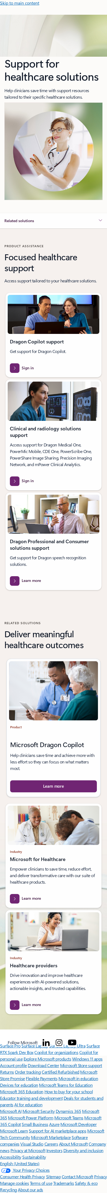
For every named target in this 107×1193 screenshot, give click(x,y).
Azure (54, 1124)
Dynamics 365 (68, 1111)
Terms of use (41, 1183)
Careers (51, 1144)
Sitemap (53, 1176)
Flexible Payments (41, 1078)
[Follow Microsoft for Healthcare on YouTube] (72, 1042)
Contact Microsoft (77, 1176)
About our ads (30, 1189)
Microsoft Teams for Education (65, 1085)
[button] (53, 220)
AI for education (28, 1104)
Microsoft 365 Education (21, 1091)
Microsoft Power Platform (30, 1117)
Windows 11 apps (87, 1059)
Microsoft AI (10, 1111)
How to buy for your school (68, 1091)
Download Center (43, 1065)
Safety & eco (86, 1183)
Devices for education (19, 1085)
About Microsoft (73, 1144)
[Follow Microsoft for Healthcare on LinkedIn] (46, 1042)
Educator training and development (31, 1098)
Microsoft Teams (68, 1117)
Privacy (100, 1176)
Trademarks (63, 1183)
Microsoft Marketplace (51, 1137)
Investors (54, 1150)
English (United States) (20, 1163)
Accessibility (10, 1157)
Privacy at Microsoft (27, 1150)
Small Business (35, 1124)
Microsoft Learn (14, 1131)
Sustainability (34, 1157)
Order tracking (28, 1072)
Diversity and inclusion (83, 1150)
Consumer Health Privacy (22, 1176)
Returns (7, 1072)
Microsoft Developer (78, 1124)
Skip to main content (19, 3)
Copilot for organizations (56, 1052)
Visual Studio (31, 1144)
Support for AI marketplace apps (57, 1131)
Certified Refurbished (60, 1072)
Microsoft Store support (81, 1065)
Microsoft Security (38, 1111)
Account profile (13, 1065)
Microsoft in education (78, 1078)
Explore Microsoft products (47, 1059)
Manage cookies (14, 1183)
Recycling (8, 1189)
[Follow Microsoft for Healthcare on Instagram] (59, 1042)
